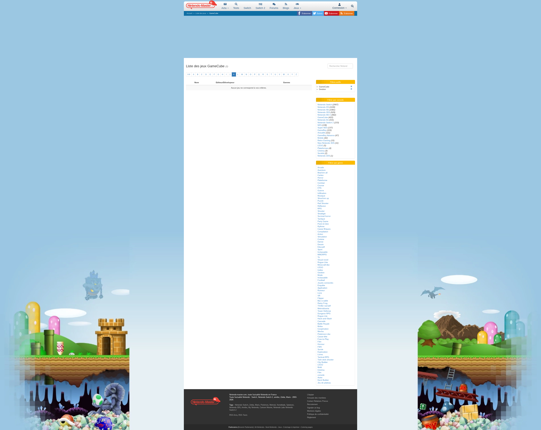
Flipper (321, 298)
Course (321, 185)
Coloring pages (307, 427)
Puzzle (320, 201)
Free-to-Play (323, 339)
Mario (257, 405)
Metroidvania (323, 308)
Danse (320, 242)
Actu (224, 8)
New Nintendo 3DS (326, 143)
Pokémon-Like (324, 334)
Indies (320, 270)
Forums (274, 8)
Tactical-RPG (323, 357)
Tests (236, 8)
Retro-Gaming (324, 140)
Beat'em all (322, 173)
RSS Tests (243, 415)
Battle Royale (323, 324)
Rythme (321, 226)
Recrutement (312, 404)
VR (319, 295)
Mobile (320, 138)
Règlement (311, 417)
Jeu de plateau (324, 383)
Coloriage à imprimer (291, 427)
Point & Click (323, 224)
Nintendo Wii (323, 110)
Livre (320, 293)
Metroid (273, 405)
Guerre (321, 190)
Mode (320, 275)
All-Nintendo (259, 427)
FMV (320, 347)
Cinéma (321, 151)
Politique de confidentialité (318, 414)
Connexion (338, 7)
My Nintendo (253, 407)
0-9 (189, 74)
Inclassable (323, 252)
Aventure (322, 170)
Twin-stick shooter (326, 360)
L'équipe (310, 395)
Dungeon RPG (324, 313)
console (321, 375)
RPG (320, 208)
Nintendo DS (323, 107)
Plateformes (323, 148)
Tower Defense (324, 311)
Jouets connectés (325, 283)
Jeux (297, 8)
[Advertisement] (270, 37)
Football (321, 280)
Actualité (321, 133)
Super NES (322, 127)
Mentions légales (314, 411)
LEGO (320, 145)
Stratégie (322, 213)
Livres (320, 354)
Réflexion (322, 206)
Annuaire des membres (316, 398)
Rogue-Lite (322, 316)
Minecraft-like (324, 265)
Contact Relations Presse (317, 401)
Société (321, 153)
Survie (320, 349)
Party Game (323, 221)
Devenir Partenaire (245, 427)
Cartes (320, 175)
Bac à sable (323, 301)
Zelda (251, 405)
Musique (321, 196)
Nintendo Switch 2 (326, 122)
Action (320, 234)
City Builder (323, 362)
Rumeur (321, 290)
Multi (320, 367)
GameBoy (322, 130)
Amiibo (244, 407)
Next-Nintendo (271, 427)
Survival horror (324, 216)
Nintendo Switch (325, 104)
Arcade (321, 167)
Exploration (323, 352)
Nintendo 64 (323, 120)
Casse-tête (322, 336)
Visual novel (323, 260)
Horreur (321, 344)
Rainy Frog (322, 303)
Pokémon (264, 405)
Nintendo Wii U (324, 115)
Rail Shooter (323, 203)
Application (322, 288)
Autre (320, 377)
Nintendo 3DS (324, 112)
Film (319, 342)
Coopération (323, 329)
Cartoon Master (266, 407)
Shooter (321, 211)
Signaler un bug (313, 408)
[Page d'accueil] (205, 401)
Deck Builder (323, 380)
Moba (320, 326)
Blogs (286, 8)
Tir (319, 257)
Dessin (321, 244)
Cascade (321, 321)
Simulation (322, 237)
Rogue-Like (323, 262)
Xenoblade (281, 405)
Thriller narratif (324, 306)
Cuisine (321, 239)
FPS (319, 188)
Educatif (321, 247)
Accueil (189, 13)
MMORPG (322, 254)
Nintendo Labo (279, 407)
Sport (320, 249)
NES (320, 125)
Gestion (321, 272)
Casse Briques (324, 229)
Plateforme (322, 180)
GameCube (323, 117)
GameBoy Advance (326, 135)
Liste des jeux (201, 13)
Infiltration (322, 193)
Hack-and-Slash (325, 318)
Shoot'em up (323, 198)
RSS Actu (233, 415)
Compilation (323, 231)
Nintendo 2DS (324, 156)
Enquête (321, 285)
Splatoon (290, 405)
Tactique (321, 219)
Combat (321, 183)
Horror (320, 178)
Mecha (321, 331)
